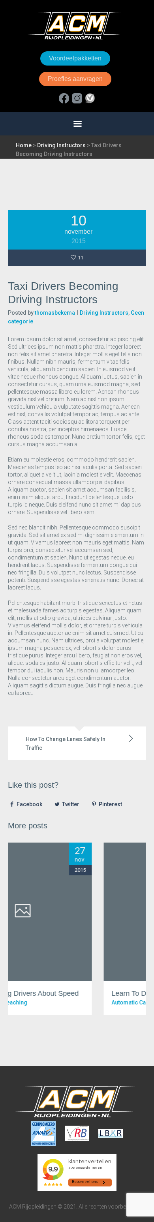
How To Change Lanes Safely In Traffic (65, 743)
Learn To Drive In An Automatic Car (90, 993)
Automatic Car (53, 1002)
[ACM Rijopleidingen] (77, 25)
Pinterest (110, 804)
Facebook (29, 804)
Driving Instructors (61, 145)
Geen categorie (94, 1002)
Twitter (70, 804)
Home (24, 145)
